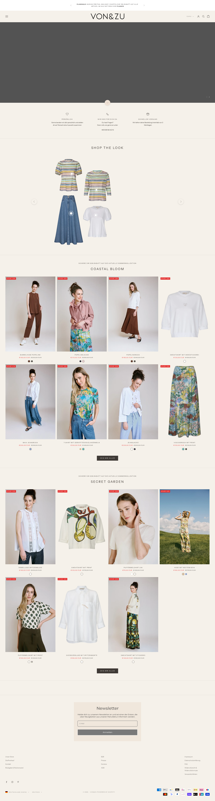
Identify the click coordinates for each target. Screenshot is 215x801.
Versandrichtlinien (191, 774)
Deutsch (36, 792)
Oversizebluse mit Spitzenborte (81, 655)
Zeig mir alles (107, 671)
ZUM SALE (201, 91)
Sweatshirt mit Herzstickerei (184, 355)
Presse (103, 760)
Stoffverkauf (9, 760)
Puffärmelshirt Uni (133, 567)
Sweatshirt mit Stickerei (133, 655)
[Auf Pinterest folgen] (18, 782)
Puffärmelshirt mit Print (30, 655)
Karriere (104, 764)
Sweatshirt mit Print (81, 567)
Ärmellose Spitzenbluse (30, 567)
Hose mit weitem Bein (184, 567)
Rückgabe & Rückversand (14, 768)
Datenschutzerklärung (192, 760)
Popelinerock (133, 355)
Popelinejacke (82, 355)
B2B (102, 757)
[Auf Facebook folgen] (6, 782)
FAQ (186, 764)
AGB (102, 768)
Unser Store (9, 757)
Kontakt (8, 764)
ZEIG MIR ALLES (107, 458)
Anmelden (107, 732)
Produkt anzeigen (138, 229)
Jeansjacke (133, 442)
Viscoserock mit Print (184, 442)
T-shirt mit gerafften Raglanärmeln (82, 442)
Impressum (189, 757)
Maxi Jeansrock (138, 216)
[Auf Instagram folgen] (12, 782)
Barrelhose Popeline (30, 355)
